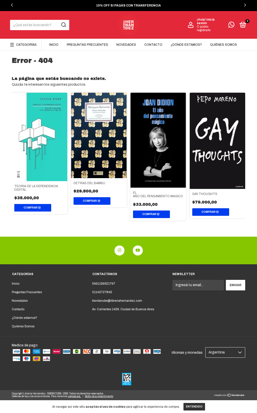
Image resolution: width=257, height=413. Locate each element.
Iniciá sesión (206, 21)
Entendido (194, 406)
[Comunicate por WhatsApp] (231, 26)
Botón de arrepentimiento (99, 396)
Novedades (126, 44)
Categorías (26, 44)
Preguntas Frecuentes (87, 44)
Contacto (153, 44)
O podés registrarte (204, 28)
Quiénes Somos (223, 44)
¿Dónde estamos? (186, 44)
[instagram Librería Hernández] (119, 250)
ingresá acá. (74, 396)
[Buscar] (63, 24)
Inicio (53, 44)
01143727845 (102, 292)
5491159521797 (103, 283)
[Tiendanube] (229, 396)
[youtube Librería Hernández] (138, 250)
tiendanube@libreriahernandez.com (117, 300)
